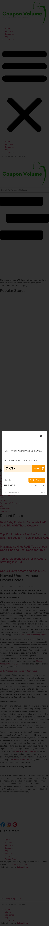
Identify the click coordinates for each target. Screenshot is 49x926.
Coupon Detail (36, 485)
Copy (36, 468)
